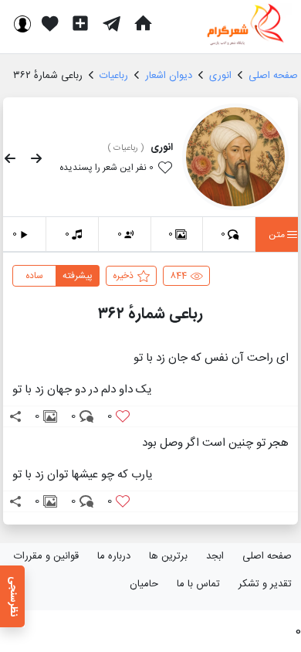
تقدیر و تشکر (265, 584)
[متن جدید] (80, 23)
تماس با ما (198, 584)
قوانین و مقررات (46, 556)
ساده (34, 276)
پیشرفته (78, 276)
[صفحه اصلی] (143, 23)
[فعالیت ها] (50, 23)
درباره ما (113, 556)
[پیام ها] (111, 23)
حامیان (144, 584)
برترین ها (168, 556)
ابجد (215, 556)
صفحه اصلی (267, 556)
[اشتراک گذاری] (15, 416)
